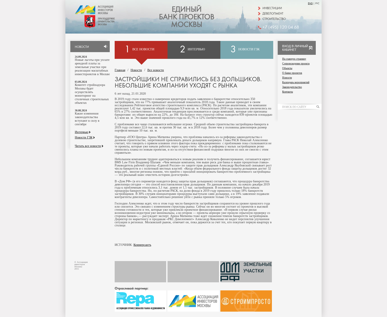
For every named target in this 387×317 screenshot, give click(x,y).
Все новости (155, 70)
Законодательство (292, 87)
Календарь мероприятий (295, 82)
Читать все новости (88, 146)
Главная (120, 70)
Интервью (81, 132)
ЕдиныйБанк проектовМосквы (186, 17)
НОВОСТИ (82, 47)
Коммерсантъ (142, 245)
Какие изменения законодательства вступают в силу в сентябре (87, 119)
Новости (136, 70)
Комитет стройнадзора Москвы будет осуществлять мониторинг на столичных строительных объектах (92, 93)
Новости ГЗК (83, 137)
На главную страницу (294, 58)
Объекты (287, 68)
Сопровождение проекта (296, 63)
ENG (310, 3)
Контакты (287, 91)
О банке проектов (292, 72)
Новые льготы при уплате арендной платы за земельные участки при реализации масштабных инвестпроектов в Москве (92, 67)
